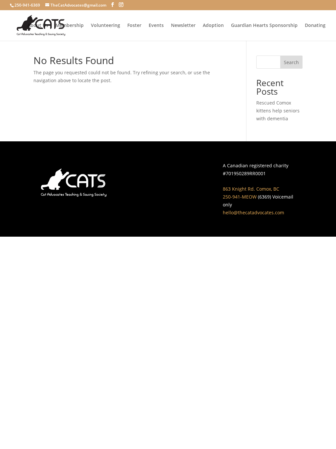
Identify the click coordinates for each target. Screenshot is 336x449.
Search (291, 62)
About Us (38, 25)
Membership (69, 25)
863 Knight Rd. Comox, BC (251, 189)
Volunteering (105, 25)
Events (156, 25)
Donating (315, 25)
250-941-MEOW (240, 197)
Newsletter (183, 25)
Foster (134, 25)
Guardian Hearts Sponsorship (264, 25)
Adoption (213, 25)
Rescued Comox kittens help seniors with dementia (278, 111)
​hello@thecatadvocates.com (253, 212)
